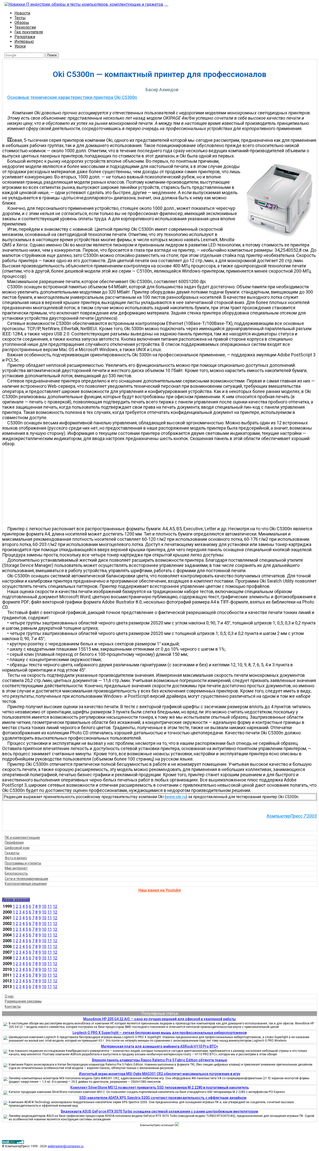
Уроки (20, 46)
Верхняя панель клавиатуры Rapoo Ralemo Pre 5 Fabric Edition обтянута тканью (159, 1060)
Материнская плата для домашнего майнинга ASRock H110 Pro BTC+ (159, 1046)
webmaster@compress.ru (65, 1146)
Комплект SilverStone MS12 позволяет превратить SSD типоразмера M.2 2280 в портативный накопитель (159, 1087)
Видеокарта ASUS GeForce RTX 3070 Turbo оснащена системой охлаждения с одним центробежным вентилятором (159, 1111)
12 (55, 906)
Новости (22, 13)
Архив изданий (16, 899)
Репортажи (24, 36)
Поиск (52, 55)
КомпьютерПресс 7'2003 (292, 816)
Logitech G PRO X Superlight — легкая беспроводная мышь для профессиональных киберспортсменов (160, 1033)
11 (49, 906)
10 (44, 906)
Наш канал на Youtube (159, 890)
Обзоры (21, 22)
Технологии (25, 27)
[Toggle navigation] (166, 5)
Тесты (20, 17)
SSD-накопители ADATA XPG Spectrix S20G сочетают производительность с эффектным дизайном (162, 1098)
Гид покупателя (28, 32)
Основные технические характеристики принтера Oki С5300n (72, 97)
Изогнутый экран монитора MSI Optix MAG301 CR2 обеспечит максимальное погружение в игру (159, 1074)
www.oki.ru (176, 796)
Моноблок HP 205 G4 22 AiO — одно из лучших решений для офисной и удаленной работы (159, 1019)
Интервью (24, 41)
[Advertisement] (162, 486)
